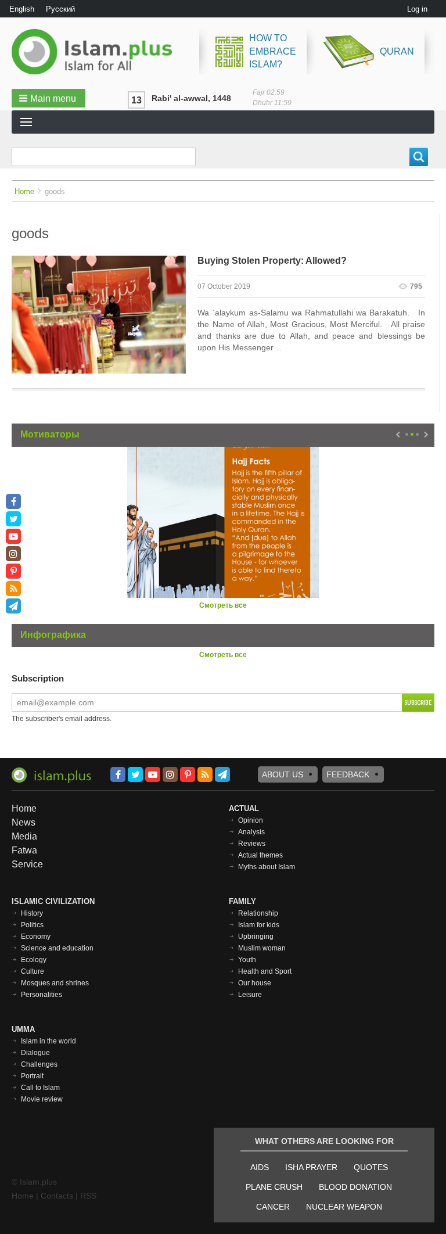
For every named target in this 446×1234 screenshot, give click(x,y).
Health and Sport (265, 971)
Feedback (347, 774)
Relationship (258, 913)
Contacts (57, 1195)
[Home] (96, 51)
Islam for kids (258, 925)
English (21, 9)
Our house (254, 983)
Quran (397, 51)
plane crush (274, 1187)
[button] (48, 98)
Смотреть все (223, 605)
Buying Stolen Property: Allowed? (272, 261)
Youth (247, 960)
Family (242, 901)
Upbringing (256, 936)
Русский (60, 9)
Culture (32, 971)
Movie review (42, 1099)
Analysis (251, 832)
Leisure (250, 995)
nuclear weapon (344, 1206)
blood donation (355, 1187)
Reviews (251, 844)
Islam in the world (48, 1041)
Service (27, 864)
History (32, 913)
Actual (244, 808)
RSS (88, 1195)
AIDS (259, 1167)
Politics (32, 925)
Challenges (39, 1064)
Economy (36, 936)
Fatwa (24, 850)
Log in (417, 9)
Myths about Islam (266, 867)
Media (24, 836)
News (23, 822)
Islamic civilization (53, 901)
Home (24, 191)
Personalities (41, 995)
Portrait (32, 1076)
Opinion (250, 820)
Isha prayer (311, 1167)
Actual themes (260, 855)
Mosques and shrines (55, 983)
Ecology (33, 960)
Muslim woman (262, 948)
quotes (371, 1167)
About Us (282, 774)
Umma (23, 1029)
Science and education (57, 948)
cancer (273, 1206)
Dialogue (35, 1053)
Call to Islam (40, 1088)
